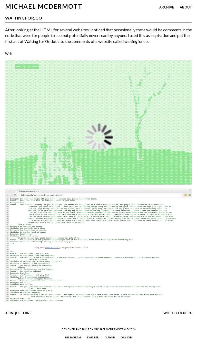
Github (110, 337)
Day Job (126, 337)
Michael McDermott (43, 6)
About (186, 7)
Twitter (93, 337)
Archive (166, 7)
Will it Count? (176, 313)
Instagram (73, 337)
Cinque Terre (19, 313)
